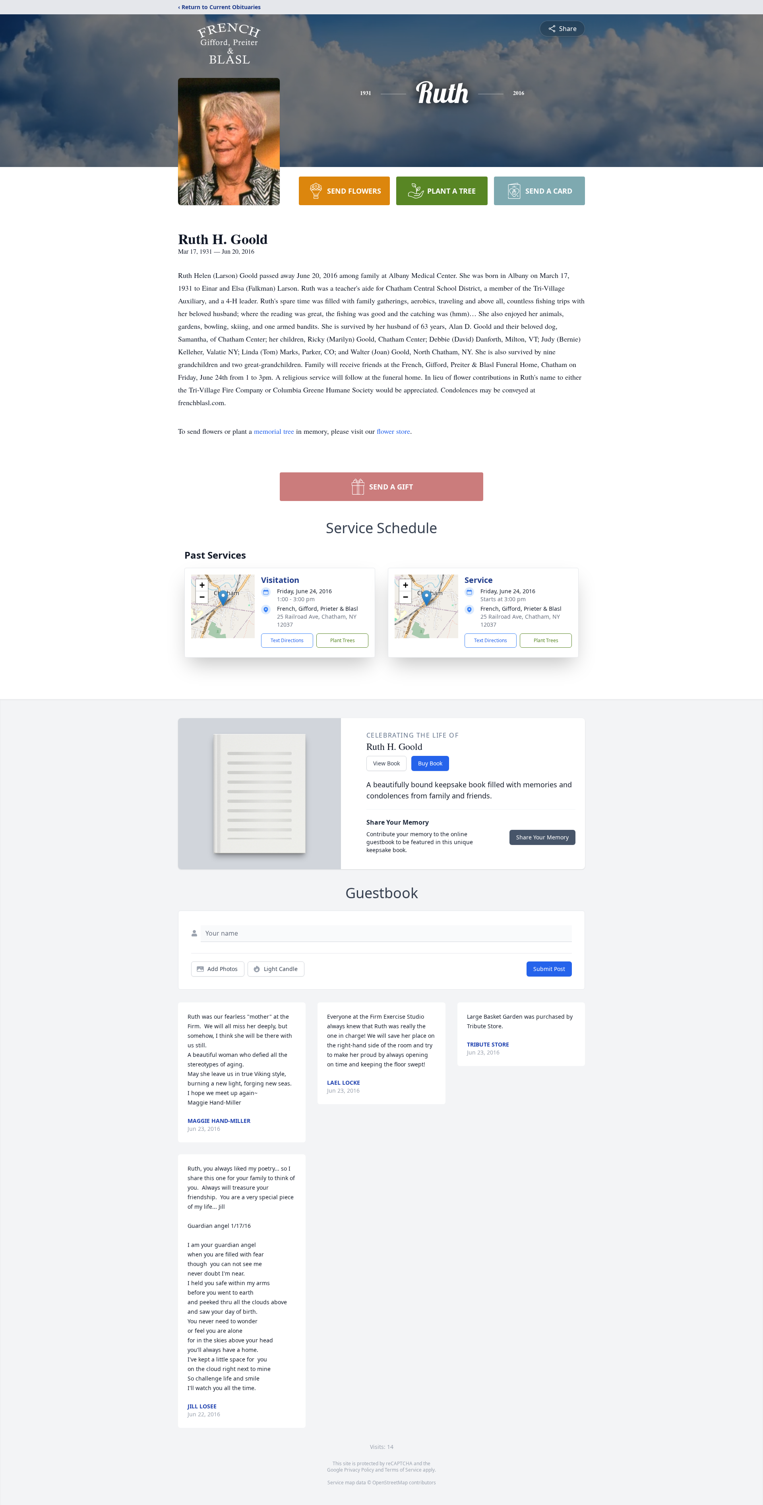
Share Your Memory (542, 837)
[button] (223, 598)
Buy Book (430, 763)
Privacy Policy (359, 1469)
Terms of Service (403, 1469)
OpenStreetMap (390, 1482)
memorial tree (274, 431)
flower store (393, 431)
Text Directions (287, 640)
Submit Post (549, 969)
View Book (386, 763)
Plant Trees (342, 640)
